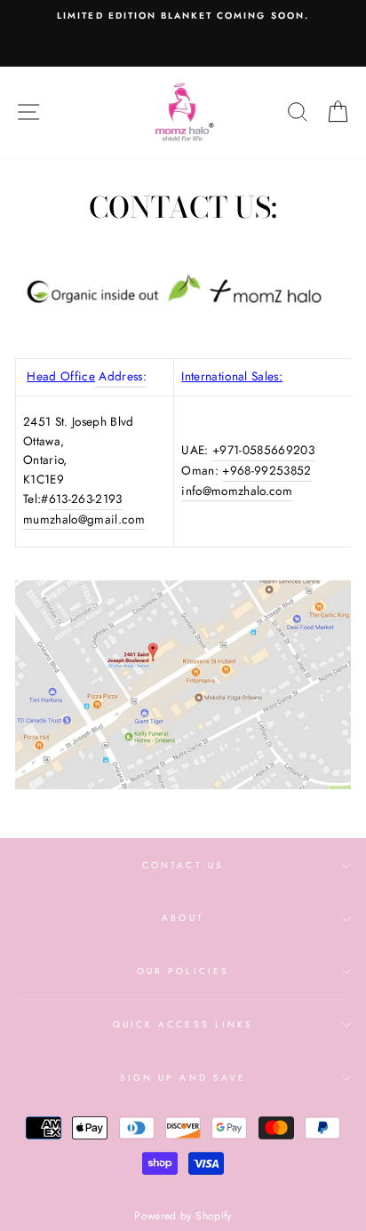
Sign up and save (183, 1077)
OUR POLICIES (183, 971)
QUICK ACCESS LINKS (183, 1024)
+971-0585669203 (263, 450)
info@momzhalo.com (236, 491)
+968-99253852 (266, 470)
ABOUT (182, 917)
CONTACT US (183, 865)
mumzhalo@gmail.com (84, 519)
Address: (121, 376)
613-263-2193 (86, 499)
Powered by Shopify (182, 1216)
